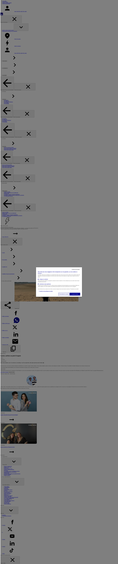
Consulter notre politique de (46, 291)
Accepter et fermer (75, 294)
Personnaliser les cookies (63, 294)
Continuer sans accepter (76, 269)
